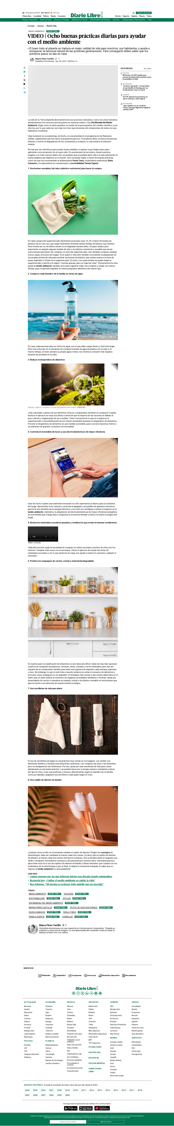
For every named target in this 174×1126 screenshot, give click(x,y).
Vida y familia (72, 1048)
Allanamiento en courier (79, 20)
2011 (132, 1090)
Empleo (48, 1015)
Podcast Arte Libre (74, 1034)
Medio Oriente (115, 1060)
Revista (118, 16)
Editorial (113, 1012)
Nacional (27, 1006)
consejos (67, 917)
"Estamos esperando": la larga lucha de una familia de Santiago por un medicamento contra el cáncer (136, 88)
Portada (31, 26)
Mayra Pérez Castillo (40, 908)
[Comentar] (24, 84)
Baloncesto (93, 1006)
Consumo (49, 1025)
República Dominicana (44, 61)
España (113, 1051)
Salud (26, 1015)
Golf (90, 1019)
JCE (25, 1048)
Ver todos (147, 68)
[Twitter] (63, 925)
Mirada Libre (115, 1009)
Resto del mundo (117, 1076)
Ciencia (48, 1048)
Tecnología (50, 1054)
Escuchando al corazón (73, 1064)
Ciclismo (92, 1022)
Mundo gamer (137, 1031)
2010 (140, 1090)
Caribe (112, 1073)
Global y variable (52, 1034)
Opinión (134, 16)
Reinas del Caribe (45, 20)
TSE (25, 1051)
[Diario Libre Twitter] (82, 993)
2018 (75, 1090)
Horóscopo (136, 1051)
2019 (67, 1090)
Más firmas (114, 1034)
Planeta (142, 16)
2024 (27, 1090)
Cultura (70, 1012)
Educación (28, 1012)
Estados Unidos (116, 1042)
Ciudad (27, 1009)
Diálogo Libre (29, 1031)
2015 (99, 1090)
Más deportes (94, 1031)
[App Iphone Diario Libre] (85, 1108)
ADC (111, 1006)
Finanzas (49, 1006)
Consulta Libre (73, 1071)
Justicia (27, 1019)
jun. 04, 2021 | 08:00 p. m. (67, 61)
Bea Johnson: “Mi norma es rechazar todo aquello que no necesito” (67, 884)
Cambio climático (53, 1063)
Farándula (71, 1015)
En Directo (114, 1019)
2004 (67, 1095)
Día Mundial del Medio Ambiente (46, 903)
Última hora (95, 1047)
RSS (133, 1048)
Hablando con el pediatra (73, 1041)
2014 (108, 1090)
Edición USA (94, 1052)
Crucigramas (137, 1054)
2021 (51, 1090)
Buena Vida (71, 1025)
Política (46, 16)
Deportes (126, 16)
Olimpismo (93, 1028)
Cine (68, 1009)
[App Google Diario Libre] (70, 1108)
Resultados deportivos (98, 1034)
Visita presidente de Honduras (100, 20)
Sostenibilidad (37, 898)
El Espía (113, 1022)
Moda (69, 1019)
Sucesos (27, 1025)
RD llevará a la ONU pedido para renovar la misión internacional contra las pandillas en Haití (137, 77)
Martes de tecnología (54, 1060)
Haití (112, 1048)
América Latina (116, 1045)
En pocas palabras (74, 1060)
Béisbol (92, 1012)
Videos (149, 16)
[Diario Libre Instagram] (78, 993)
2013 (116, 1090)
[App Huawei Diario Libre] (102, 1108)
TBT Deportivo (94, 1043)
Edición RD (94, 1058)
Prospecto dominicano (30, 20)
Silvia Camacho (37, 912)
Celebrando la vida (74, 1054)
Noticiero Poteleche (118, 1025)
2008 (35, 1095)
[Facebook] (66, 925)
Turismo (49, 1009)
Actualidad (37, 16)
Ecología (68, 894)
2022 (43, 1090)
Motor (91, 1015)
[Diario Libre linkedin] (87, 993)
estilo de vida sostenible (83, 908)
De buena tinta (116, 1015)
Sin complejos (72, 1057)
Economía (61, 16)
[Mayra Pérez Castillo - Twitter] (56, 59)
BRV (90, 1040)
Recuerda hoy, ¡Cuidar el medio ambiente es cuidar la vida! (62, 880)
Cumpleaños (137, 1045)
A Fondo (27, 1028)
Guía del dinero (137, 1034)
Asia (112, 1063)
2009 (27, 1095)
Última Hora (26, 16)
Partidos (27, 1045)
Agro (47, 1012)
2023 (35, 1090)
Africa (112, 1066)
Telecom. (49, 1031)
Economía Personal (74, 1068)
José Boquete (29, 1034)
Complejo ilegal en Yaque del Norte (133, 20)
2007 (43, 1095)
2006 (51, 1095)
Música (70, 1006)
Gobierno (27, 1057)
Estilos (67, 898)
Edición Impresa (97, 1063)
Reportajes (28, 1037)
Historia (49, 1057)
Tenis (91, 1025)
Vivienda (49, 1028)
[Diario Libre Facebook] (74, 993)
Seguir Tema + (53, 31)
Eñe (68, 1051)
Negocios (49, 1019)
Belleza (70, 1022)
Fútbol (91, 1009)
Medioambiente (52, 1045)
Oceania (113, 1070)
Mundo (53, 16)
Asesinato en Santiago (61, 20)
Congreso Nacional (31, 1054)
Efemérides (136, 1042)
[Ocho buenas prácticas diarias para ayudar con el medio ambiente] (24, 72)
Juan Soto (116, 20)
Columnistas (115, 1028)
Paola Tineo (69, 912)
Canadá (113, 1057)
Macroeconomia (52, 1037)
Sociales (70, 1028)
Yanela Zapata (36, 917)
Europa (113, 1054)
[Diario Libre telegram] (91, 993)
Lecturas (113, 1031)
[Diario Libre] (87, 14)
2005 (59, 1095)
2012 (124, 1090)
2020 (59, 1090)
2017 (83, 1090)
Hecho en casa (138, 1028)
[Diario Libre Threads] (96, 993)
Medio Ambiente (37, 894)
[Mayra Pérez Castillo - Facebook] (59, 59)
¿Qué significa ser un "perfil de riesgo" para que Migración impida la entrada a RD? (136, 107)
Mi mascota (72, 1037)
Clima (48, 1051)
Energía (48, 1022)
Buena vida (51, 26)
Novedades (71, 1031)
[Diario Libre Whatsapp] (100, 993)
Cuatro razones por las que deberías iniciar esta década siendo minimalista (71, 877)
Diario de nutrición (74, 1045)
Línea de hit (93, 1037)
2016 (91, 1090)
